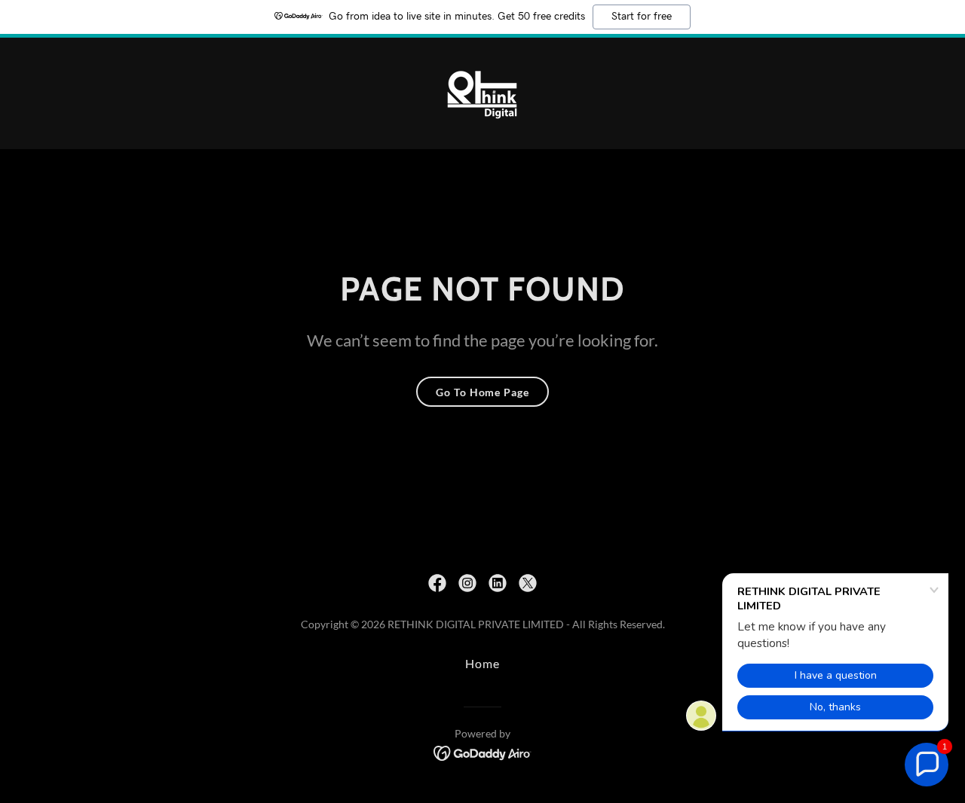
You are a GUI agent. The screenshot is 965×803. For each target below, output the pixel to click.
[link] (482, 91)
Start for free (641, 16)
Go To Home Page (482, 392)
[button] (926, 764)
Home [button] (482, 663)
